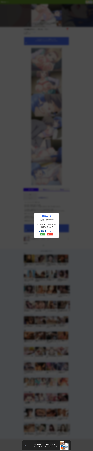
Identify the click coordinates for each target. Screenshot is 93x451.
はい (42, 234)
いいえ (50, 234)
